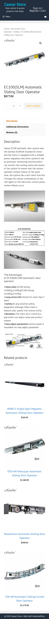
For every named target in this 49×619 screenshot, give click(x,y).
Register (34, 10)
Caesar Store (15, 4)
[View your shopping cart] (45, 17)
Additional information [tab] (17, 126)
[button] (40, 43)
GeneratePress (38, 616)
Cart (43, 10)
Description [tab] (12, 120)
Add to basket (33, 105)
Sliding (16, 31)
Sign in (37, 8)
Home (6, 28)
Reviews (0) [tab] (11, 132)
